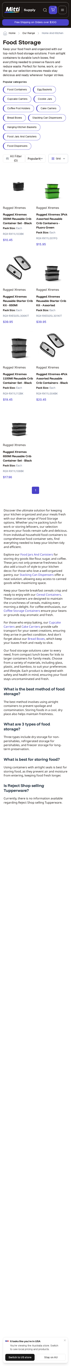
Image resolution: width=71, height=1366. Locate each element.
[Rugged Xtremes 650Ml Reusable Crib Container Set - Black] (19, 423)
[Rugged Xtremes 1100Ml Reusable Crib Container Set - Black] (19, 345)
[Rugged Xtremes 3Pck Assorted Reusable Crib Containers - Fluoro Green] (52, 185)
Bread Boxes (36, 639)
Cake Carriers (30, 627)
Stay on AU (51, 1357)
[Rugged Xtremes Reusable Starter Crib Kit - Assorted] (52, 267)
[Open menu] (62, 10)
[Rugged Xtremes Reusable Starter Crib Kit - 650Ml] (19, 267)
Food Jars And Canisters (36, 554)
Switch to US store (20, 1357)
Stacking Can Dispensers (37, 575)
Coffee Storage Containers (22, 611)
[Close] (65, 1340)
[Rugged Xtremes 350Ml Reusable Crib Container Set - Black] (19, 185)
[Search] (45, 10)
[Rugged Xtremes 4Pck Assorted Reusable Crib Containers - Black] (52, 345)
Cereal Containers (48, 595)
